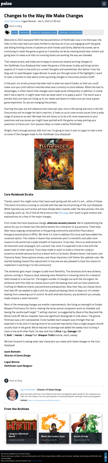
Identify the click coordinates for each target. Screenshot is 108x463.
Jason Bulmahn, (12, 21)
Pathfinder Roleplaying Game (44, 32)
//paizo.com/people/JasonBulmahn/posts (44, 400)
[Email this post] (101, 374)
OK (105, 457)
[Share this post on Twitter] (95, 374)
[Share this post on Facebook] (89, 374)
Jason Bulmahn (27, 389)
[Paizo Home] (7, 4)
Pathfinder (24, 32)
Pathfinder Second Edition (70, 32)
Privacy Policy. (37, 461)
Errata (14, 32)
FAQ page (63, 213)
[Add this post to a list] (82, 374)
